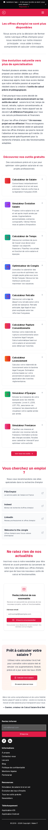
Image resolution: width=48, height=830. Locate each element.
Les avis (5, 760)
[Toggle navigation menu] (42, 12)
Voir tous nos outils (22, 454)
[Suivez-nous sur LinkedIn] (10, 741)
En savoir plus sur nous (24, 684)
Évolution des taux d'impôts (14, 791)
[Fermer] (45, 4)
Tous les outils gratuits (11, 794)
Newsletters (7, 798)
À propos (6, 753)
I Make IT (34, 823)
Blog (4, 764)
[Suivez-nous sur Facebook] (4, 741)
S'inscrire (24, 734)
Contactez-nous (9, 756)
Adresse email (12, 610)
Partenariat (7, 775)
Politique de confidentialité (13, 767)
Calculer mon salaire (25, 678)
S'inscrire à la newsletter (26, 620)
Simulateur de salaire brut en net (16, 787)
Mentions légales (9, 771)
